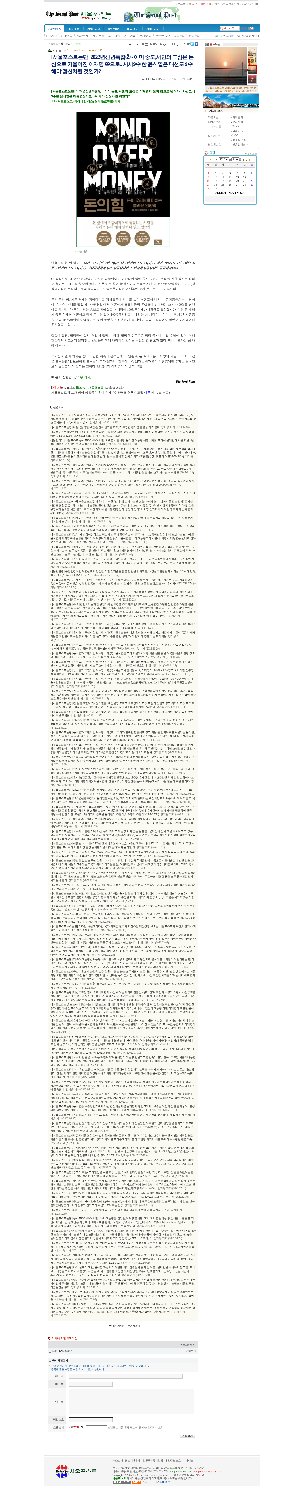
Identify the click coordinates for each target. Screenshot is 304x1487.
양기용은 (71, 43)
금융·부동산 (163, 35)
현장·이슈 (66, 35)
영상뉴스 (194, 35)
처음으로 (53, 43)
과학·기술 (130, 35)
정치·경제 (98, 35)
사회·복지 (82, 35)
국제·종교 (145, 35)
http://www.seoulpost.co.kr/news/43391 (83, 50)
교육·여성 (114, 35)
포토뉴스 (179, 35)
